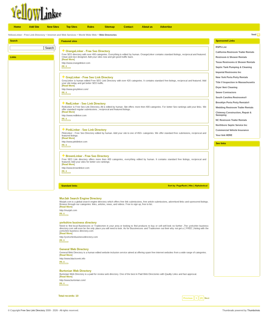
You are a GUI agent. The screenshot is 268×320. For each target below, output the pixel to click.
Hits (191, 185)
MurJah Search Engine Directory (80, 198)
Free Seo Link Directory (33, 310)
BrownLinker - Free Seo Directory (87, 156)
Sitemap (110, 26)
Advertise (166, 26)
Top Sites (71, 26)
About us (147, 26)
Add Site (34, 26)
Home (17, 26)
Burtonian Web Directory (75, 270)
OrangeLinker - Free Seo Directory (88, 51)
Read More (68, 59)
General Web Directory (74, 249)
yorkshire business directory (78, 222)
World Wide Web (88, 35)
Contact (128, 26)
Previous (188, 298)
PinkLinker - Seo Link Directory (86, 129)
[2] (201, 298)
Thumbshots (253, 310)
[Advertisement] (31, 125)
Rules (90, 26)
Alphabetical (201, 185)
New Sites (53, 26)
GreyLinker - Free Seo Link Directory (89, 77)
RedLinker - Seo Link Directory (86, 103)
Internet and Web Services (62, 35)
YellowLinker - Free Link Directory (26, 35)
